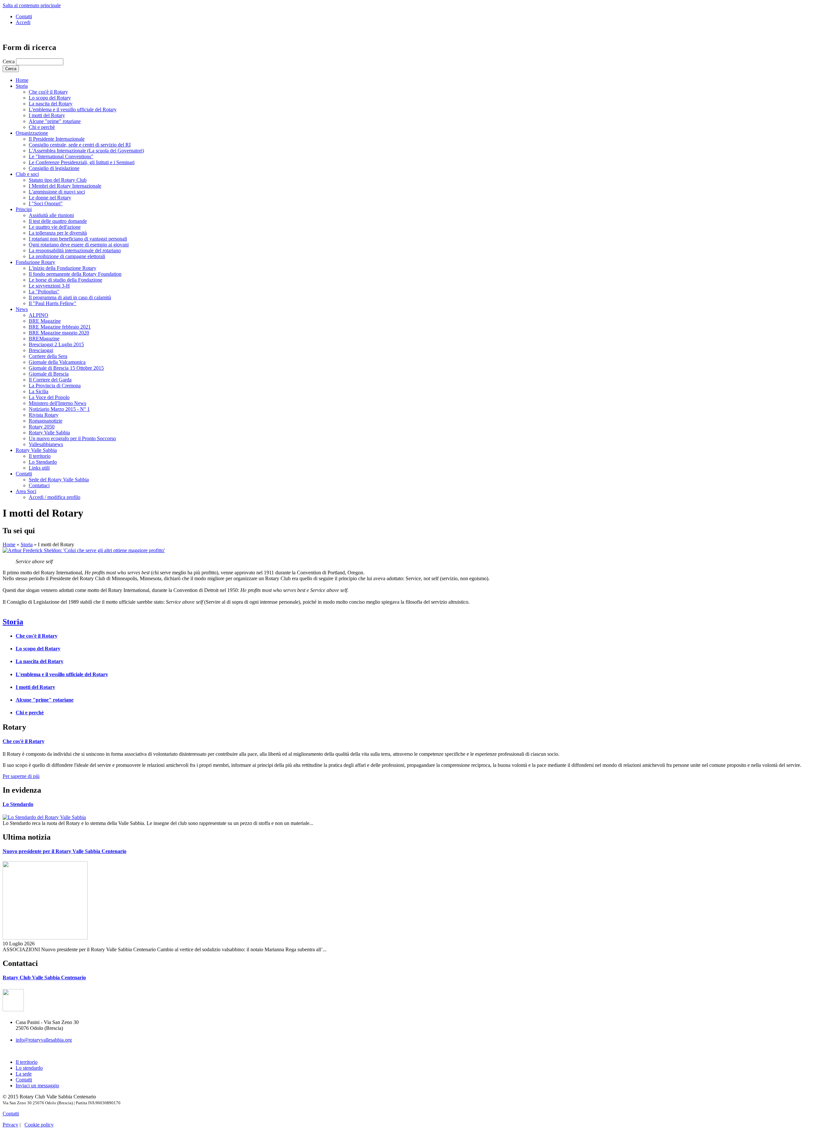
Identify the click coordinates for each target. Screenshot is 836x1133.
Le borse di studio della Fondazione (65, 280)
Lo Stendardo (43, 462)
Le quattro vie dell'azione (55, 227)
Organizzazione (32, 133)
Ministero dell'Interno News (57, 403)
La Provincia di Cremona (55, 385)
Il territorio (40, 456)
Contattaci (39, 485)
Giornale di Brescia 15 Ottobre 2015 (66, 368)
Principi (24, 209)
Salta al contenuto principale (32, 5)
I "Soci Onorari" (46, 203)
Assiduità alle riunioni (51, 215)
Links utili (39, 468)
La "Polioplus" (44, 291)
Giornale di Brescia (49, 374)
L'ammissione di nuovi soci (57, 191)
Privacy (10, 1124)
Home (22, 80)
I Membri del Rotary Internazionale (65, 186)
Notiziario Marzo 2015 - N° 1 (59, 409)
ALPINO (38, 315)
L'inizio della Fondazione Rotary (62, 268)
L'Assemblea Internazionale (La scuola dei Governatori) (86, 150)
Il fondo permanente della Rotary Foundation (75, 274)
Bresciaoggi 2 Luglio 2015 (56, 344)
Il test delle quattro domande (58, 221)
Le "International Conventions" (61, 156)
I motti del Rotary (47, 115)
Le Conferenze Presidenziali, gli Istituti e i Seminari (82, 162)
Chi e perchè (42, 127)
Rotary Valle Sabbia (49, 432)
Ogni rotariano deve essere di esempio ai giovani (79, 244)
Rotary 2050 (42, 426)
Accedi (23, 22)
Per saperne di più (21, 776)
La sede (24, 1074)
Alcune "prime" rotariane (55, 121)
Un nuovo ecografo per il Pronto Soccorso (72, 438)
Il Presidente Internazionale (57, 139)
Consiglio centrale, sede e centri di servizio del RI (80, 144)
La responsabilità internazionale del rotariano (75, 250)
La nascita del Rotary (50, 103)
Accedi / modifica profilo (54, 497)
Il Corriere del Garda (50, 379)
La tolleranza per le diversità (58, 233)
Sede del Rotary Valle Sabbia (59, 479)
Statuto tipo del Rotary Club (58, 180)
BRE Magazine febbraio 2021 (60, 327)
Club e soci (27, 174)
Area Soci (26, 491)
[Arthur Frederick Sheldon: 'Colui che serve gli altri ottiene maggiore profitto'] (84, 550)
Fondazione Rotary (35, 262)
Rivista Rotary (43, 415)
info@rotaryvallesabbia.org (44, 1040)
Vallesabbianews (46, 444)
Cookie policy (39, 1124)
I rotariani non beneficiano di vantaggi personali (78, 238)
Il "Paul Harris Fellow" (52, 303)
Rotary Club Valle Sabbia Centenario (44, 977)
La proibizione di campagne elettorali (67, 256)
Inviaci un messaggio (37, 1085)
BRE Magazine (45, 321)
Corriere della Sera (48, 356)
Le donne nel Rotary (50, 197)
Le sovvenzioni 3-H (49, 285)
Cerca (9, 61)
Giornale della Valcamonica (57, 362)
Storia (22, 86)
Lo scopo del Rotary (50, 98)
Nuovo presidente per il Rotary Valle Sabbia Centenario (64, 851)
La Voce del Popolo (49, 397)
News (22, 309)
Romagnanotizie (45, 421)
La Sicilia (38, 391)
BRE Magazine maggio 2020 (59, 332)
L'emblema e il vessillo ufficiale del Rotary (73, 109)
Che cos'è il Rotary (48, 92)
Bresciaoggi (41, 350)
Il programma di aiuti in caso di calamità (70, 297)
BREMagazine (44, 338)
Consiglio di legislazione (54, 168)
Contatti (24, 16)
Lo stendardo (29, 1068)
